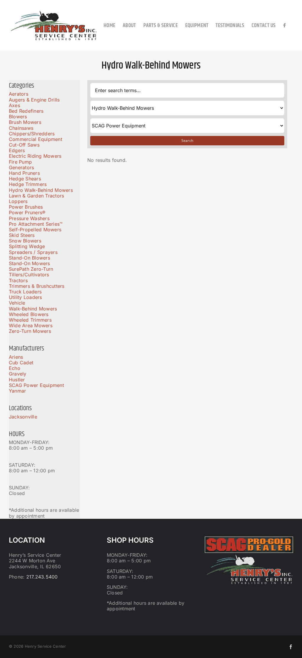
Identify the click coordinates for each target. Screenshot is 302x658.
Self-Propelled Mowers (35, 229)
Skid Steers (22, 235)
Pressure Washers (29, 218)
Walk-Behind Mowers (33, 309)
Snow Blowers (25, 241)
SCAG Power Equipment (36, 385)
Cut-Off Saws (24, 145)
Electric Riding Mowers (35, 156)
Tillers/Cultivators (29, 275)
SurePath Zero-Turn (31, 269)
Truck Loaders (25, 292)
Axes (14, 105)
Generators (21, 167)
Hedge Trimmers (28, 184)
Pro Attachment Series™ (36, 224)
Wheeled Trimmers (30, 320)
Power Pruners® (27, 212)
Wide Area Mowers (30, 325)
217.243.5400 (42, 577)
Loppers (18, 201)
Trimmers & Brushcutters (37, 286)
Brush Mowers (25, 122)
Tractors (18, 280)
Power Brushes (26, 207)
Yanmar (17, 391)
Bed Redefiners (26, 111)
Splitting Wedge (27, 246)
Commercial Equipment (35, 139)
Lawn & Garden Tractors (36, 196)
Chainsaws (21, 128)
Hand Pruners (24, 173)
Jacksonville (23, 417)
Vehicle (17, 303)
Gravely (18, 374)
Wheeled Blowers (29, 314)
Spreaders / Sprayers (33, 252)
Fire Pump (20, 162)
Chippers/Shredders (32, 134)
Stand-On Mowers (29, 263)
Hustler (17, 380)
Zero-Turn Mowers (30, 331)
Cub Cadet (21, 362)
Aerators (18, 94)
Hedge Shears (25, 179)
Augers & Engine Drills (34, 100)
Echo (14, 368)
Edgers (17, 150)
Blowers (18, 116)
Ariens (16, 357)
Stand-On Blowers (29, 258)
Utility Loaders (25, 297)
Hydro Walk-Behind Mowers (41, 190)
